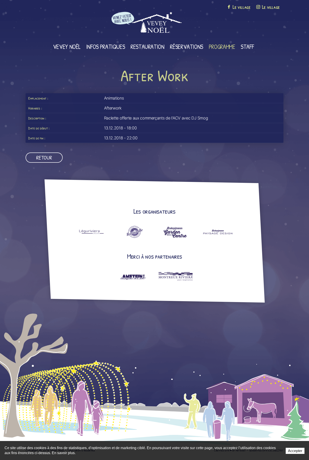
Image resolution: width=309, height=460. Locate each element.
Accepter (295, 451)
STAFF (247, 47)
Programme (222, 47)
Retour (44, 157)
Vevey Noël (67, 47)
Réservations (186, 47)
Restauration (147, 47)
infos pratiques (105, 47)
